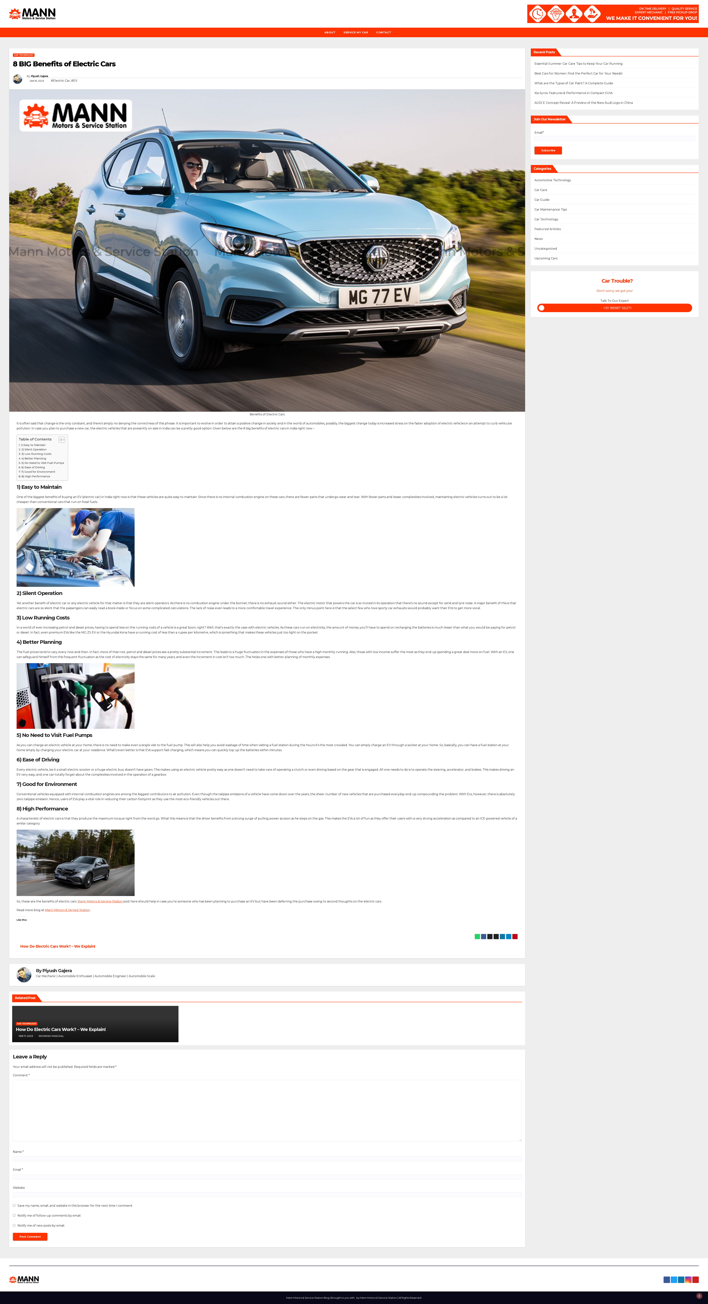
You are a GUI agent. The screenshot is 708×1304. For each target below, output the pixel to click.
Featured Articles (548, 229)
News (539, 239)
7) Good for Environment (38, 471)
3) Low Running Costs (36, 454)
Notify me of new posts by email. (41, 1225)
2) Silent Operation (33, 449)
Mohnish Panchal (51, 1036)
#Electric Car (60, 80)
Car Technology (23, 55)
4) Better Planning (33, 458)
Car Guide (542, 200)
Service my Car (355, 32)
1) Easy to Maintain (33, 445)
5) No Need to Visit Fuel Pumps (42, 463)
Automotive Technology (553, 180)
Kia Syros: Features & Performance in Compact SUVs (574, 93)
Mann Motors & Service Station (100, 901)
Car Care (541, 190)
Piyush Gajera (39, 76)
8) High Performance (36, 476)
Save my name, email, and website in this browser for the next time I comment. (75, 1205)
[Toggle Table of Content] (60, 440)
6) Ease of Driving (33, 467)
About (330, 32)
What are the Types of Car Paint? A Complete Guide (574, 83)
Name (18, 1152)
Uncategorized (546, 248)
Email (18, 1169)
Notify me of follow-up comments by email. (49, 1215)
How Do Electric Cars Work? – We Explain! (57, 946)
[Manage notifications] (699, 1296)
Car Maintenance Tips (551, 209)
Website (19, 1188)
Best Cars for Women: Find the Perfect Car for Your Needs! (578, 73)
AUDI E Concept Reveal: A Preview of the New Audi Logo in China (584, 103)
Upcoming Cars (546, 258)
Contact (383, 32)
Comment (21, 1075)
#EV (74, 80)
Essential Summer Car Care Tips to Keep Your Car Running (579, 63)
